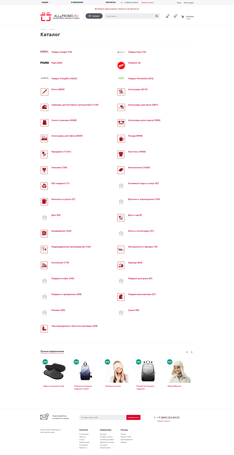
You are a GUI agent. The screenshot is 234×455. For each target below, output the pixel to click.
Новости (82, 437)
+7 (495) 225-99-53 (131, 2)
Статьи (123, 434)
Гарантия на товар (107, 442)
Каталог (95, 16)
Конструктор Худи (47, 432)
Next (192, 352)
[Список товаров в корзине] (188, 18)
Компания (83, 430)
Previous (187, 352)
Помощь (124, 430)
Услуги (81, 439)
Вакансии (83, 447)
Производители (127, 439)
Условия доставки (107, 439)
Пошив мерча (105, 447)
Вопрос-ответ (126, 437)
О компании (77, 2)
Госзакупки (83, 445)
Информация (105, 430)
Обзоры (124, 442)
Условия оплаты (106, 437)
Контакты (111, 2)
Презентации (84, 442)
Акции (45, 2)
